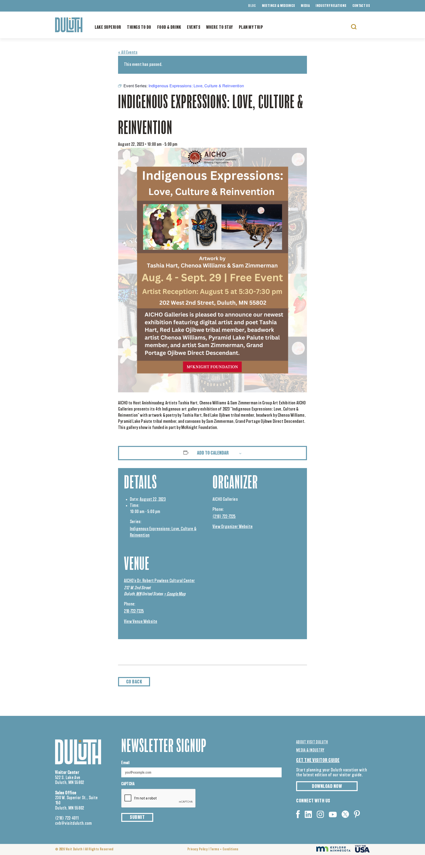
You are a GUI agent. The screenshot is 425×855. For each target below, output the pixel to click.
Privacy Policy (197, 849)
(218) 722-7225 (224, 517)
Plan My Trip (251, 27)
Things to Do (139, 27)
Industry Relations (331, 6)
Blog (252, 6)
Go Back (134, 681)
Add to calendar (213, 453)
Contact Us (361, 6)
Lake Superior (108, 27)
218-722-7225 (134, 611)
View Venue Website (140, 621)
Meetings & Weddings (278, 6)
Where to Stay (219, 27)
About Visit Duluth (312, 742)
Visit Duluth (74, 849)
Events (193, 27)
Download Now (327, 786)
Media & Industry (310, 750)
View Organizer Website (232, 527)
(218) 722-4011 (67, 818)
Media (305, 6)
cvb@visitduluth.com (73, 823)
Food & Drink (169, 27)
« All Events (127, 52)
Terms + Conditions (224, 849)
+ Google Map (174, 594)
